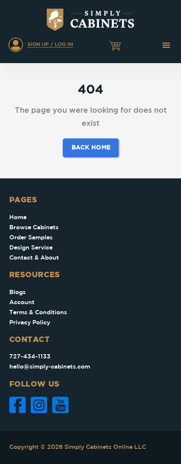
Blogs (17, 292)
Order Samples (31, 237)
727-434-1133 (30, 356)
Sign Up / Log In (50, 44)
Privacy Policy (29, 322)
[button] (166, 45)
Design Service (31, 247)
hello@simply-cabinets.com (49, 366)
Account (22, 302)
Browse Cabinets (34, 227)
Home (18, 217)
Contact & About (34, 257)
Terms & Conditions (38, 312)
